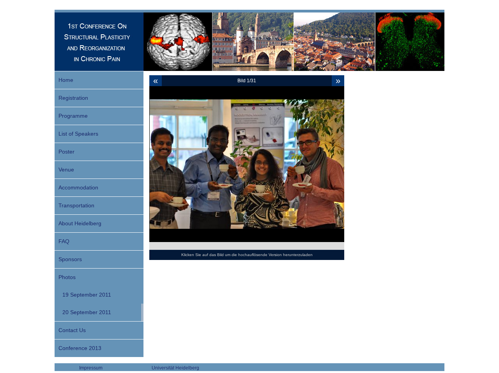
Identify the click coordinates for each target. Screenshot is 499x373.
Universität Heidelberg (175, 368)
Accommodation (78, 187)
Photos (67, 277)
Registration (73, 98)
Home (65, 80)
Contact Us (72, 330)
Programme (73, 116)
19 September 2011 (86, 295)
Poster (66, 151)
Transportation (76, 205)
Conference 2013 (79, 348)
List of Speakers (78, 134)
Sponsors (70, 259)
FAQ (63, 241)
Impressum (91, 368)
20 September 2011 (86, 312)
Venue (66, 169)
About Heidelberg (79, 223)
